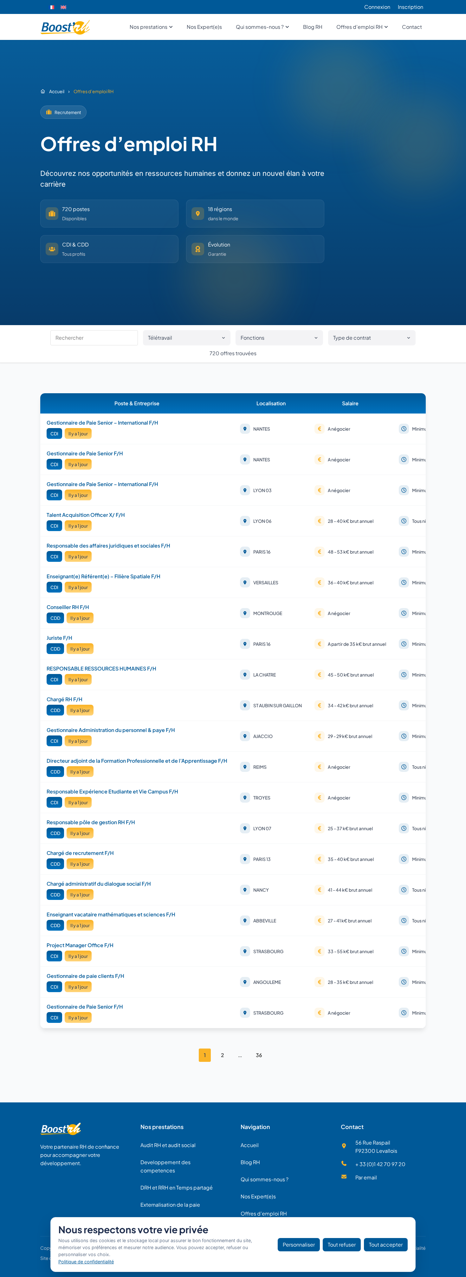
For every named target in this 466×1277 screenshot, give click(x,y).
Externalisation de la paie (170, 1204)
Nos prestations (162, 1126)
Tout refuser (342, 1244)
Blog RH (250, 1162)
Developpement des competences (165, 1166)
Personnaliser (299, 1244)
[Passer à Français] (51, 7)
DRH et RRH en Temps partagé (176, 1187)
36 (259, 1055)
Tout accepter (386, 1244)
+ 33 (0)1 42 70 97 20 (380, 1164)
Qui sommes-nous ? (264, 1179)
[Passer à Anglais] (63, 7)
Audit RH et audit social (168, 1145)
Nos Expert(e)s (258, 1196)
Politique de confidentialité (86, 1261)
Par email (366, 1177)
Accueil (250, 1145)
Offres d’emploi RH (264, 1213)
